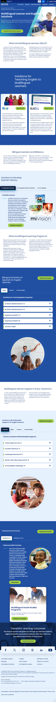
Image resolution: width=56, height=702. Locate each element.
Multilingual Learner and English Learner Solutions (12, 9)
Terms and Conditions (7, 694)
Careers (21, 659)
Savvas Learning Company (7, 8)
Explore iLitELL (48, 108)
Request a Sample (19, 619)
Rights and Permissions (40, 691)
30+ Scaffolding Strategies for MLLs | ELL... (11, 683)
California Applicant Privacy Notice (19, 691)
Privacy (31, 691)
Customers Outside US (7, 664)
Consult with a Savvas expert (12, 31)
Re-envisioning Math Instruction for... (10, 681)
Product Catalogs (42, 661)
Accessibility (4, 691)
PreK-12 (3, 1)
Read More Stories (45, 531)
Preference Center (42, 659)
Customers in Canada (25, 664)
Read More (15, 582)
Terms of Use (51, 691)
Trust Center (23, 661)
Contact (39, 664)
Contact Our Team (28, 641)
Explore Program (15, 225)
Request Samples (46, 278)
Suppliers (3, 661)
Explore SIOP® (20, 108)
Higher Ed (9, 1)
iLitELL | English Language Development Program (33, 681)
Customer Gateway (7, 659)
